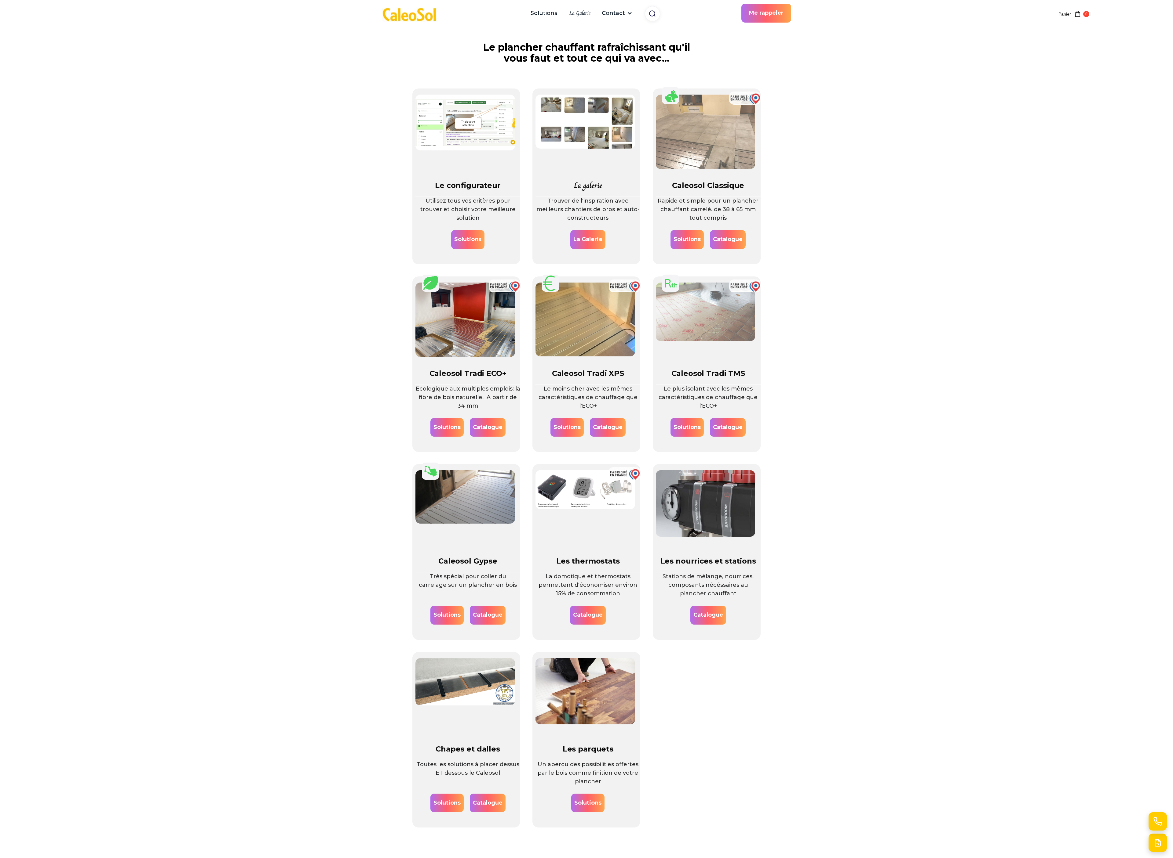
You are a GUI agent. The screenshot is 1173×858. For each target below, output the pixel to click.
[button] (617, 13)
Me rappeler (766, 12)
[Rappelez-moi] (1158, 821)
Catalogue (728, 239)
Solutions (544, 13)
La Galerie (579, 13)
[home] (412, 13)
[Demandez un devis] (1158, 843)
